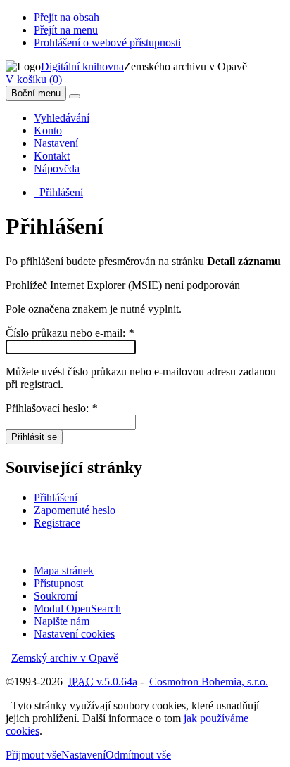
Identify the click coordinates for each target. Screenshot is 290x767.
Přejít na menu (66, 30)
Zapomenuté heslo (74, 510)
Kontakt (52, 156)
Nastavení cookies (74, 634)
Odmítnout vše (138, 755)
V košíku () (34, 79)
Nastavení (56, 143)
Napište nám (61, 621)
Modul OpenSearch (77, 608)
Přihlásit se (34, 437)
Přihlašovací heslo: (51, 408)
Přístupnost (58, 583)
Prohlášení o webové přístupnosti (107, 43)
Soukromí (55, 596)
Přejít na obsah (66, 17)
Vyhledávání (61, 118)
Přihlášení (58, 192)
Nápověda (57, 168)
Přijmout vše (33, 755)
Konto (48, 130)
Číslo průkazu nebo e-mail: (70, 333)
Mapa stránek (64, 570)
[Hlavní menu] (74, 96)
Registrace (57, 523)
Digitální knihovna (82, 66)
